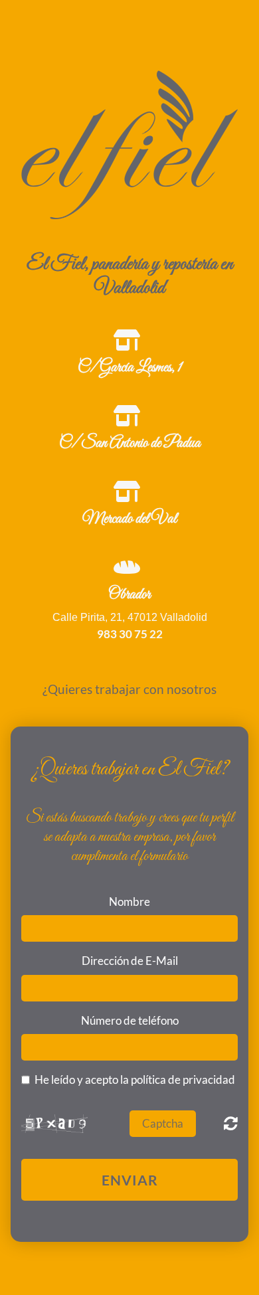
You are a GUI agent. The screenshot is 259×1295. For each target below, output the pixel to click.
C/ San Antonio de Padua (130, 444)
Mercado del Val (129, 519)
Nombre (129, 901)
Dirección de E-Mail (130, 961)
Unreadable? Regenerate (231, 1123)
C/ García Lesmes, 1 (130, 368)
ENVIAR (130, 1179)
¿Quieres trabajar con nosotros (129, 689)
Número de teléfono (130, 1020)
